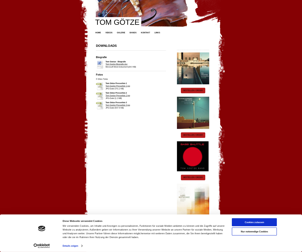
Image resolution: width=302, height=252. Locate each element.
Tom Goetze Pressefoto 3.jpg (118, 105)
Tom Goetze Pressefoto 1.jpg (118, 86)
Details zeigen (70, 245)
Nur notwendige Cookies (254, 231)
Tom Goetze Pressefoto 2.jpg (118, 96)
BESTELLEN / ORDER (193, 90)
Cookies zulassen (254, 222)
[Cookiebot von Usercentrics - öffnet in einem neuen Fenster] (42, 246)
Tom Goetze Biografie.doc (117, 64)
